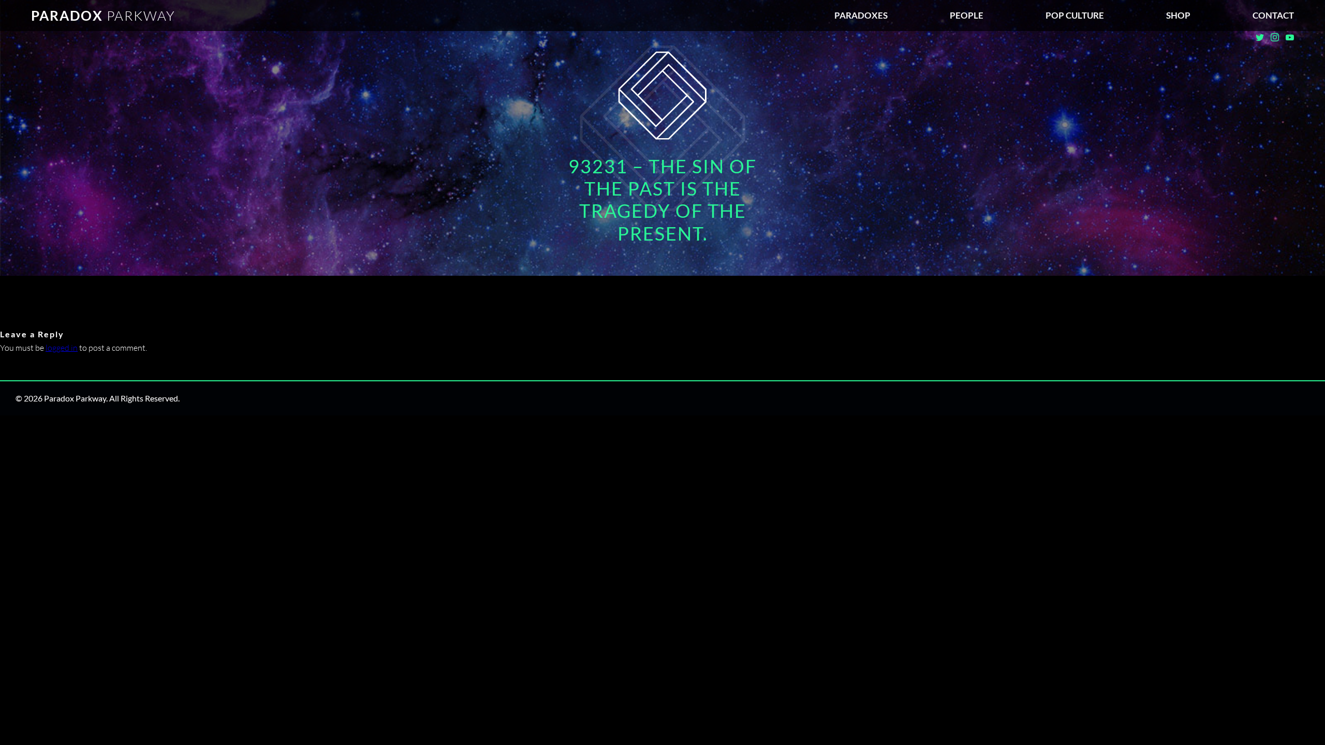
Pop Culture (1075, 15)
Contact (1273, 15)
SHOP (1178, 15)
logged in (62, 347)
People (966, 15)
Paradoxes (861, 15)
